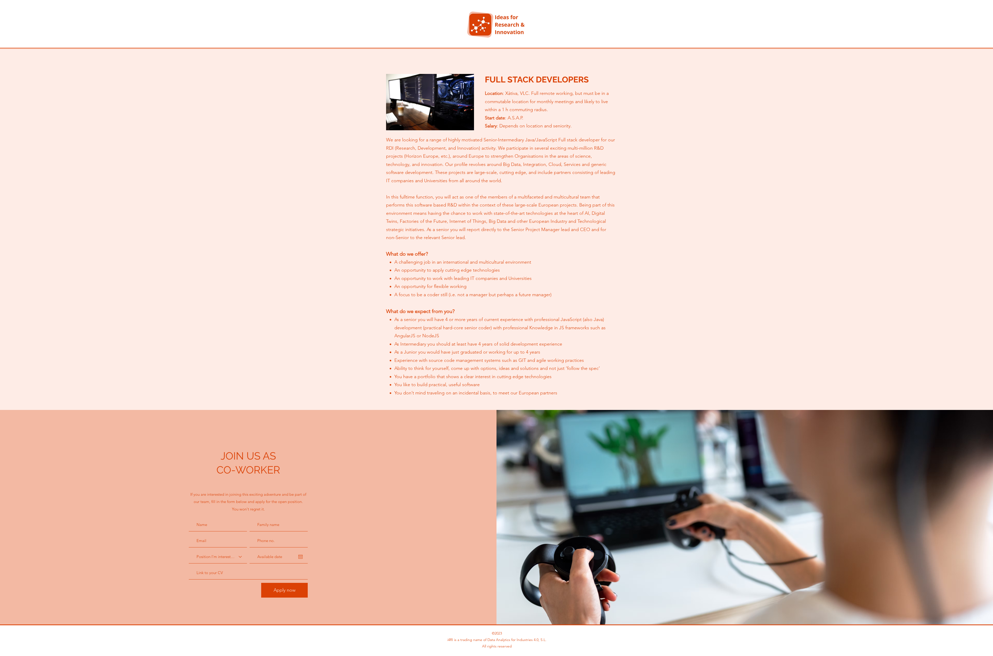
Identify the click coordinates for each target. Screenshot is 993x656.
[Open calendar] (300, 557)
